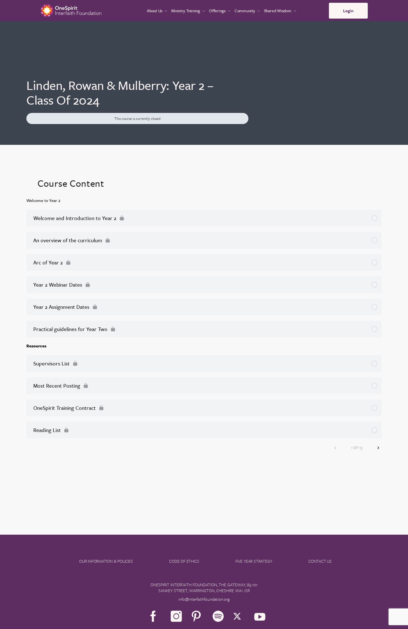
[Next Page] (378, 447)
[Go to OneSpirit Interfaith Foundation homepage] (71, 9)
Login (348, 10)
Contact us (320, 561)
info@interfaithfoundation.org (204, 599)
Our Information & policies (106, 561)
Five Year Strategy (253, 561)
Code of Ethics (184, 561)
